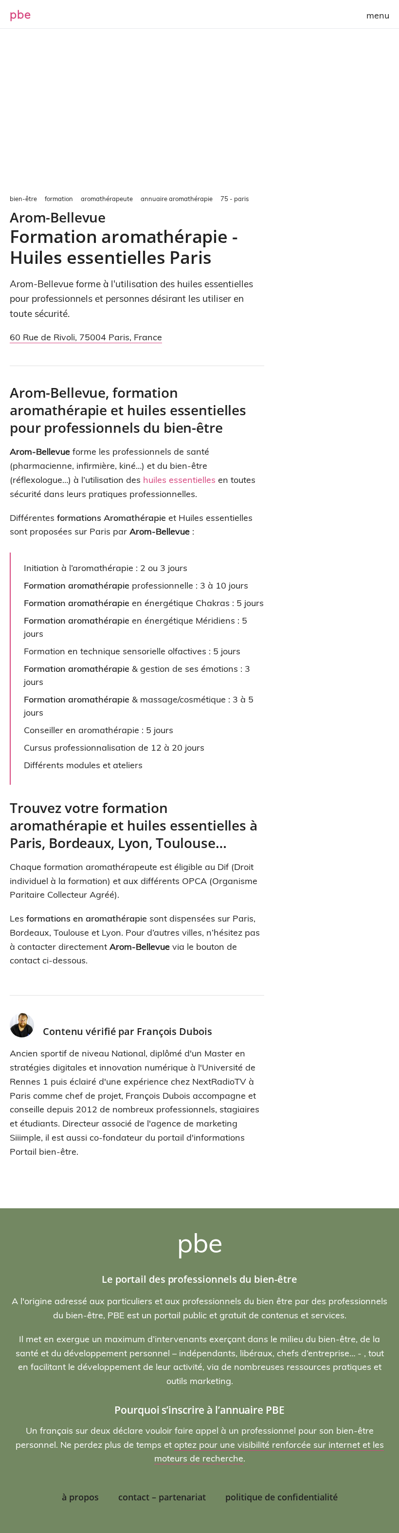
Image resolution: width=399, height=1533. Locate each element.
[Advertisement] (199, 117)
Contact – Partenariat (162, 1497)
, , (86, 337)
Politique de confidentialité (281, 1497)
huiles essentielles (179, 479)
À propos (80, 1497)
